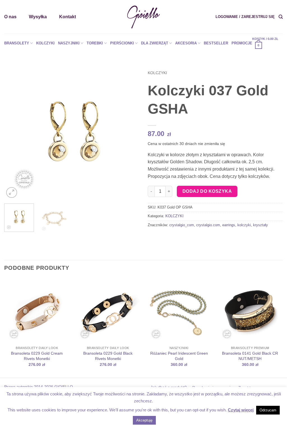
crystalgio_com (181, 225)
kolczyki (244, 225)
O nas (10, 16)
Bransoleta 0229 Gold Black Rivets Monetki (108, 356)
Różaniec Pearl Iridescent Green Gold (179, 356)
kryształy (260, 225)
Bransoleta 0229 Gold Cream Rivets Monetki (37, 356)
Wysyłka (38, 16)
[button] (245, 16)
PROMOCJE (242, 43)
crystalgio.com (208, 225)
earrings (228, 225)
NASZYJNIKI (69, 43)
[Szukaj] (281, 17)
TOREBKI (95, 43)
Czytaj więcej (241, 409)
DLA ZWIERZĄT (154, 43)
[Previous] (14, 131)
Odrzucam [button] (268, 410)
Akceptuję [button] (144, 420)
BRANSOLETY (16, 43)
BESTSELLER (216, 43)
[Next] (129, 131)
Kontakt (67, 16)
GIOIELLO (63, 386)
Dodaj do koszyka (207, 191)
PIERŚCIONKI (122, 43)
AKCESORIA (186, 43)
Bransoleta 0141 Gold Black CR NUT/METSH (250, 356)
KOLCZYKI (45, 43)
